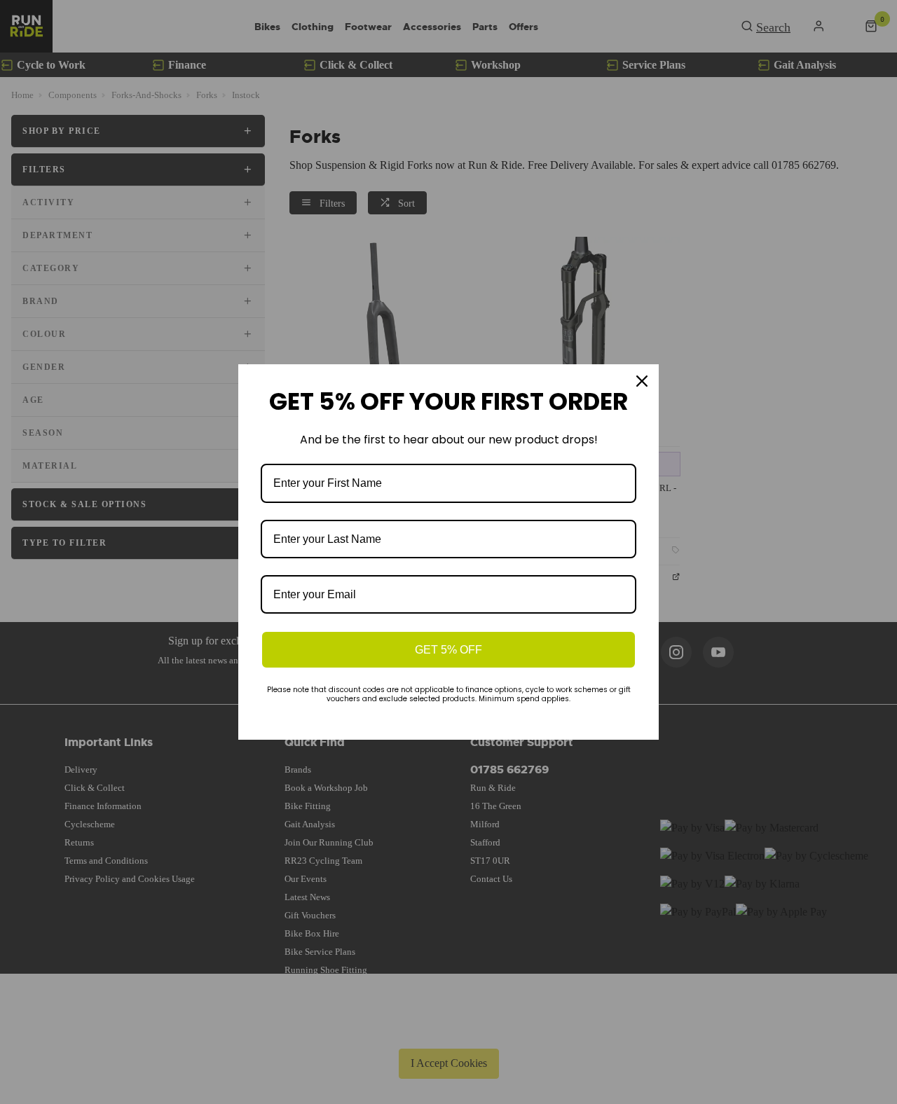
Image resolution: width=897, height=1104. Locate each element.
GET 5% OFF (448, 650)
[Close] (642, 381)
